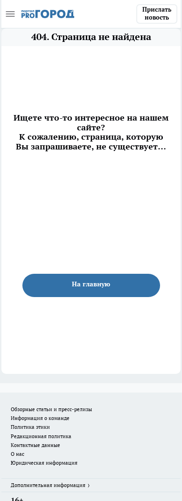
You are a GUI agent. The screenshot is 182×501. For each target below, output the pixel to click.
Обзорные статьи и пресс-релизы (51, 409)
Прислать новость (156, 13)
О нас (17, 454)
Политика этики (30, 427)
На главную (91, 284)
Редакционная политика (41, 436)
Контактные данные (35, 445)
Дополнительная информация (48, 485)
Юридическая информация (44, 463)
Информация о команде (40, 418)
